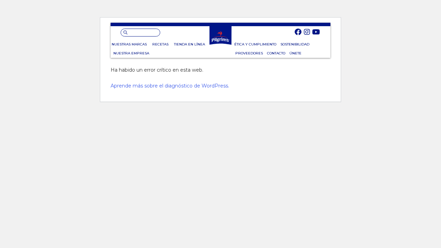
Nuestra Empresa (131, 53)
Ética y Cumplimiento (255, 44)
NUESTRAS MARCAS (129, 44)
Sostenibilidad (294, 44)
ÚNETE (295, 53)
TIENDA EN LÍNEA (189, 44)
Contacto (276, 53)
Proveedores (249, 53)
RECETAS (160, 44)
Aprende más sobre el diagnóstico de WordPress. (170, 86)
